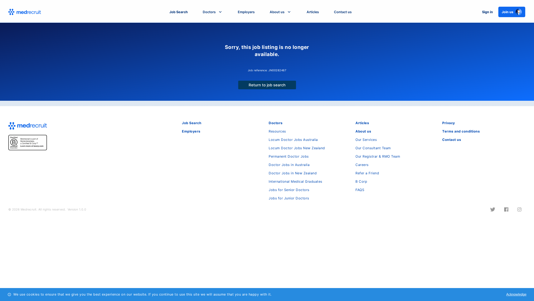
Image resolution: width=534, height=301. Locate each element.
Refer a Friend (367, 173)
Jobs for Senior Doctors (289, 190)
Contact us (343, 12)
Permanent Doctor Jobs (289, 156)
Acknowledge (516, 294)
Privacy (448, 123)
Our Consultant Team (373, 148)
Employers (246, 12)
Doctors (276, 123)
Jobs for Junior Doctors (289, 198)
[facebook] (506, 209)
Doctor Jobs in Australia (289, 165)
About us (363, 131)
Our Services (366, 140)
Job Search (178, 12)
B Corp (361, 181)
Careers (362, 165)
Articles (313, 12)
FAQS (359, 190)
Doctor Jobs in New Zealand (293, 173)
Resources (277, 131)
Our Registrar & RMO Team (377, 156)
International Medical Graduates (295, 181)
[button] (213, 12)
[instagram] (519, 209)
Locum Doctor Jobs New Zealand (297, 148)
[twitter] (492, 209)
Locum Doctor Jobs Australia (293, 140)
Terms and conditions (461, 131)
